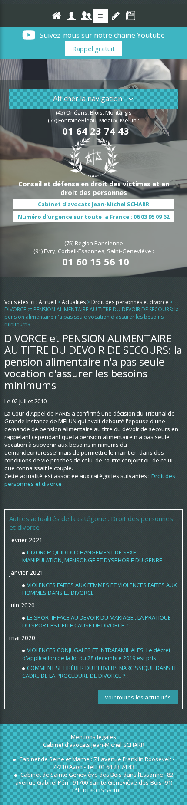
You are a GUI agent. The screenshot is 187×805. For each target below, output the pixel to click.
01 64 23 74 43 (95, 130)
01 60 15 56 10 (95, 261)
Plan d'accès (130, 16)
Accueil (56, 16)
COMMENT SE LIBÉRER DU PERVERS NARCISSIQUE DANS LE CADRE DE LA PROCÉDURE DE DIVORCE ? (99, 672)
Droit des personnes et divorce (129, 302)
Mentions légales (93, 737)
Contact (115, 16)
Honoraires (86, 16)
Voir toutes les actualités (138, 697)
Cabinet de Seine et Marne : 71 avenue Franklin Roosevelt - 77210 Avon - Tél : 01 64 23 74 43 (96, 763)
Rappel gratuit (93, 48)
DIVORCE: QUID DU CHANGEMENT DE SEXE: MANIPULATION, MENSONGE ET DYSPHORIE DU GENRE (92, 556)
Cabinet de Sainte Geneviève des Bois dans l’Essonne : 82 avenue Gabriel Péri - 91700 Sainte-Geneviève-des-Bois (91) (94, 778)
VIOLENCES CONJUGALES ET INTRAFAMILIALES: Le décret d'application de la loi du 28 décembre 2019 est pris (96, 654)
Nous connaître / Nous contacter (71, 16)
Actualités (101, 16)
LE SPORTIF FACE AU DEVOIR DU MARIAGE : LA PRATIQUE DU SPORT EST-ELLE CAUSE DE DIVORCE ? (96, 621)
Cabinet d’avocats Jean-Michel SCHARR (93, 745)
